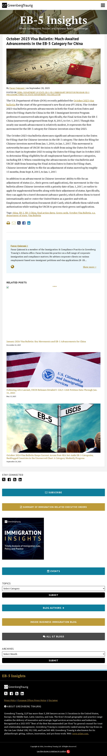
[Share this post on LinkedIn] (28, 223)
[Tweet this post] (19, 223)
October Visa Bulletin (80, 212)
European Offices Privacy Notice (32, 700)
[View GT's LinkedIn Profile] (20, 479)
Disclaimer (53, 700)
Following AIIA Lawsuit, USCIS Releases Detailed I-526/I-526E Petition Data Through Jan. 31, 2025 (52, 391)
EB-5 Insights (53, 20)
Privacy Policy (10, 700)
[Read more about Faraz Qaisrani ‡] (12, 267)
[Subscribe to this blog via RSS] (14, 479)
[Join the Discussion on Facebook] (9, 479)
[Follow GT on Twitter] (3, 479)
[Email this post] (14, 223)
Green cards (62, 212)
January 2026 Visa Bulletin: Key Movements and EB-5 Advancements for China (46, 341)
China (19, 92)
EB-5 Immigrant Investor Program (67, 92)
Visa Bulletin (53, 94)
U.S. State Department (35, 94)
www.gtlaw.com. (80, 733)
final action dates (46, 212)
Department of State (33, 92)
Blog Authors (32, 607)
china (15, 212)
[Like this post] (23, 223)
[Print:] (8, 222)
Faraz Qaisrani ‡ (17, 88)
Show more (89, 266)
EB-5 (47, 92)
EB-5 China (30, 212)
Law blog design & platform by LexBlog (51, 751)
